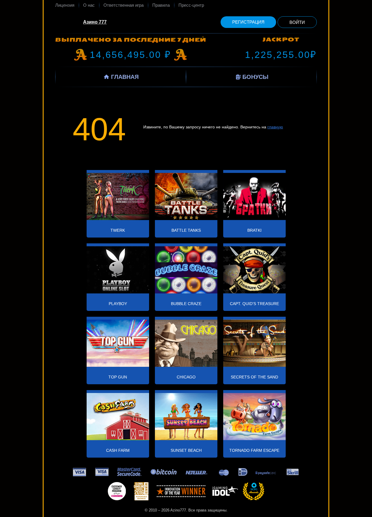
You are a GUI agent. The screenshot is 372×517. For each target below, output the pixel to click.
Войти (297, 22)
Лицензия (64, 5)
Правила (161, 5)
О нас (89, 5)
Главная (125, 77)
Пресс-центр (191, 5)
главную (275, 127)
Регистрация (248, 22)
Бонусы (255, 77)
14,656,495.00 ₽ (130, 54)
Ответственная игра (123, 5)
